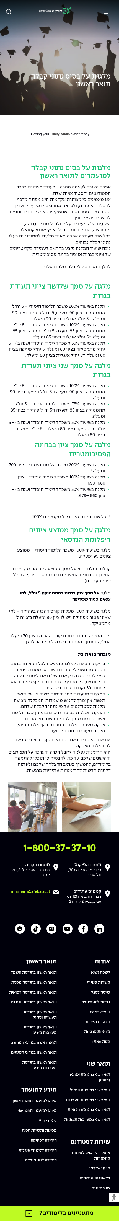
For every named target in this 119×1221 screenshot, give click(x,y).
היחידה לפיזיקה (44, 1140)
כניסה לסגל (100, 992)
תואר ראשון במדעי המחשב (34, 1043)
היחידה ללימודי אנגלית (38, 1150)
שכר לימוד (101, 1188)
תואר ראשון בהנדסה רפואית (33, 992)
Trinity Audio (60, 134)
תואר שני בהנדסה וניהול (90, 1090)
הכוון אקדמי (99, 1168)
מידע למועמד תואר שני (37, 1111)
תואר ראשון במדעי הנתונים (34, 1052)
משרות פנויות (98, 982)
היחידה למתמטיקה (41, 1160)
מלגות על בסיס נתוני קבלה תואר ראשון (71, 81)
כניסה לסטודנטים (95, 1002)
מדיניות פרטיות (97, 1032)
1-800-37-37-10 (59, 848)
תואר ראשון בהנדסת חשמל (34, 972)
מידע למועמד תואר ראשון (34, 1101)
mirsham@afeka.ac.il (30, 892)
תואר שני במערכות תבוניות (87, 1120)
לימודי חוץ (48, 1121)
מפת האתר (100, 1042)
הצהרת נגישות (98, 1022)
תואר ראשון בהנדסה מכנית (34, 982)
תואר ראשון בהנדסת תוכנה (34, 1002)
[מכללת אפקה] (55, 11)
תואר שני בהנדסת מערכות (88, 1100)
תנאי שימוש (100, 1012)
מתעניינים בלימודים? (66, 1213)
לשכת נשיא (100, 972)
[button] (114, 1198)
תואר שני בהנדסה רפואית (89, 1110)
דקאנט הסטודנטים (95, 1178)
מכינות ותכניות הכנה (39, 1130)
